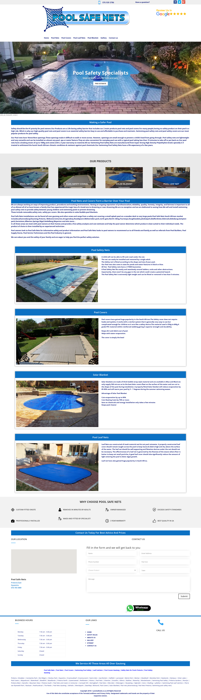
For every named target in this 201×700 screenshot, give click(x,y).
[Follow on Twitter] (179, 2)
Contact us (113, 38)
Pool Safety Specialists (100, 72)
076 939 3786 (108, 2)
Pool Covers (66, 38)
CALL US (160, 630)
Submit (184, 596)
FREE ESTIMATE (100, 83)
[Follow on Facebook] (175, 2)
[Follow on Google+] (183, 2)
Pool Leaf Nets (79, 38)
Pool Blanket (93, 38)
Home (46, 38)
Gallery (104, 38)
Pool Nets (55, 38)
